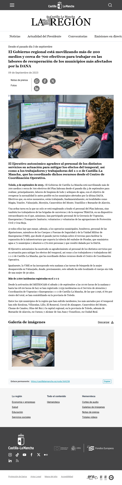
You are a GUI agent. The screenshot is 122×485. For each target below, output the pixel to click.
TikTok (17, 455)
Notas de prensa (19, 80)
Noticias (15, 36)
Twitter (38, 455)
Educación (17, 412)
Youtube (24, 455)
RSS (17, 460)
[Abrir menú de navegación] (12, 5)
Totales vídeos (89, 417)
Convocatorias (77, 36)
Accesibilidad (67, 476)
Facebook (31, 455)
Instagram (10, 455)
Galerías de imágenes (93, 407)
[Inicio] (31, 441)
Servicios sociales (21, 417)
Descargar (104, 322)
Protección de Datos (17, 476)
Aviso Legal (35, 476)
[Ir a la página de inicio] (61, 5)
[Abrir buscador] (110, 5)
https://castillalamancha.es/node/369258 (50, 381)
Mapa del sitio (51, 476)
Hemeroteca (53, 402)
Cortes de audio (90, 402)
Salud (15, 407)
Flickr (45, 455)
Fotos (14, 85)
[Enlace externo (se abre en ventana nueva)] (100, 477)
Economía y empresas (23, 402)
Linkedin (10, 460)
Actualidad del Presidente (44, 36)
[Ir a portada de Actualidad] (61, 21)
